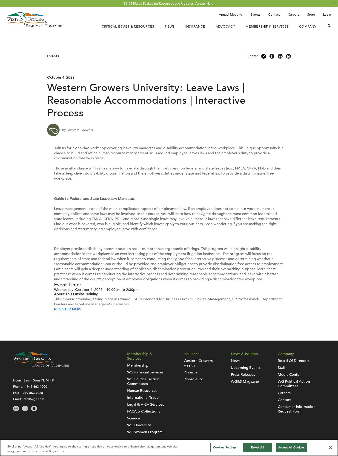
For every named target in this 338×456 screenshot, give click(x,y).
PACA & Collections (143, 411)
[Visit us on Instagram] (16, 410)
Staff (281, 367)
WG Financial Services (145, 372)
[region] (169, 448)
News (170, 26)
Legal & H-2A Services (145, 404)
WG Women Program (145, 432)
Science (133, 418)
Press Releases (243, 374)
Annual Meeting (230, 14)
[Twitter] (263, 57)
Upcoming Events (246, 367)
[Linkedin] (280, 57)
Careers (293, 14)
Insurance (195, 26)
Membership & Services (267, 26)
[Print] (288, 57)
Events (255, 14)
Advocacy (225, 26)
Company (308, 26)
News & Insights (244, 354)
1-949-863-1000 (35, 386)
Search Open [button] (329, 26)
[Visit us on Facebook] (34, 410)
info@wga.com (33, 399)
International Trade (143, 397)
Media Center (289, 374)
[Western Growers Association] (35, 26)
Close (334, 3)
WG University (139, 425)
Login (327, 14)
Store (311, 14)
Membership (138, 365)
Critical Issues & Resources (128, 26)
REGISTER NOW (67, 309)
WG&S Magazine (245, 381)
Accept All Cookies (291, 447)
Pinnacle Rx (193, 379)
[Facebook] (271, 57)
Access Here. (205, 3)
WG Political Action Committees (143, 381)
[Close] (331, 447)
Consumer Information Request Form (296, 409)
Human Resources (142, 390)
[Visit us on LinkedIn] (25, 410)
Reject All (257, 447)
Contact (274, 14)
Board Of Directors (293, 360)
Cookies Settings (225, 447)
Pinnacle (191, 372)
